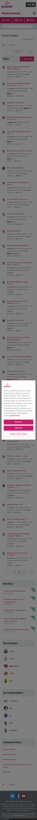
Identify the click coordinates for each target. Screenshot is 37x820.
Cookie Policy (14, 416)
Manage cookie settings (18, 434)
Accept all (18, 422)
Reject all (18, 428)
